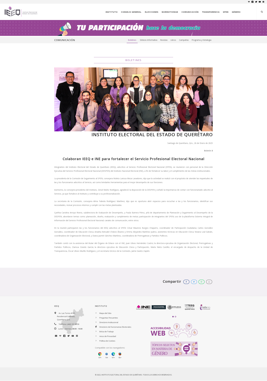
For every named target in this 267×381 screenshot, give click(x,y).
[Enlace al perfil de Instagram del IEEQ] (77, 335)
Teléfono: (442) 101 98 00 (69, 324)
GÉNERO (236, 12)
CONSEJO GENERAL (131, 12)
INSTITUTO (112, 12)
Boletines (132, 40)
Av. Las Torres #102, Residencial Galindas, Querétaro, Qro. (66, 316)
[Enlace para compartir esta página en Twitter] (194, 282)
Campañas (184, 40)
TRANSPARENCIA (211, 12)
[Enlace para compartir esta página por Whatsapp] (201, 282)
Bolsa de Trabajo (106, 331)
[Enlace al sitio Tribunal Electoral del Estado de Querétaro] (189, 307)
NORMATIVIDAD (170, 12)
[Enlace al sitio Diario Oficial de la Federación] (174, 307)
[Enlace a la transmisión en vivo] (60, 335)
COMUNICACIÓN (190, 12)
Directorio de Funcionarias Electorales (115, 327)
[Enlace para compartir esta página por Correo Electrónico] (209, 282)
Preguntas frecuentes (108, 318)
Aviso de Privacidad (107, 336)
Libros (173, 40)
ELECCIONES (151, 12)
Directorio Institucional (108, 322)
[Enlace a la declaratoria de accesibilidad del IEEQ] (174, 330)
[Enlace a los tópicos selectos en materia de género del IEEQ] (174, 349)
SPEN (225, 12)
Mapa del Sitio (105, 313)
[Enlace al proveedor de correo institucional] (56, 335)
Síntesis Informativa (148, 40)
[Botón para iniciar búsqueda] (262, 12)
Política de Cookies (107, 341)
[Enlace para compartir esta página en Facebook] (186, 282)
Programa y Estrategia (201, 40)
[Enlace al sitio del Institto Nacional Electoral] (143, 307)
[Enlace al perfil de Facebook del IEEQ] (64, 335)
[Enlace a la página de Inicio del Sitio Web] (21, 15)
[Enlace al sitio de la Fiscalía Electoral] (158, 307)
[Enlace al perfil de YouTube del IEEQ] (73, 335)
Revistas (164, 40)
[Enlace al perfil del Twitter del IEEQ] (68, 335)
